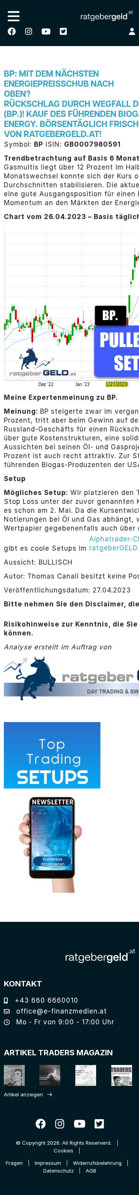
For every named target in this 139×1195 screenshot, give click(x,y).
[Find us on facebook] (12, 31)
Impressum (48, 1163)
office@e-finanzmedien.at (60, 1011)
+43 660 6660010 (45, 1000)
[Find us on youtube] (45, 31)
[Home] (100, 956)
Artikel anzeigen (23, 1094)
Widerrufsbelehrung (97, 1163)
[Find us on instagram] (28, 31)
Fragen (14, 1163)
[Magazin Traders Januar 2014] (82, 1075)
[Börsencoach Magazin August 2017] (47, 1075)
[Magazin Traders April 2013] (118, 1075)
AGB (91, 1171)
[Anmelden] (132, 31)
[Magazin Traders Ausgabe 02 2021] (11, 1075)
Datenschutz (58, 1171)
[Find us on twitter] (63, 31)
